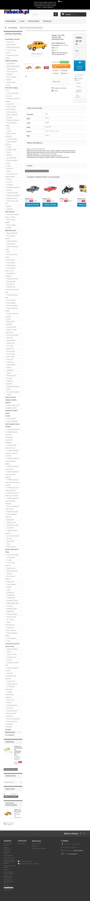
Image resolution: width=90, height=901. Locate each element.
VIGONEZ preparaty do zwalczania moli (12, 468)
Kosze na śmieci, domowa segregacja (10, 302)
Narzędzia (9, 383)
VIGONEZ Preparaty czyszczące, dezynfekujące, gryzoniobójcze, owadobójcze (11, 437)
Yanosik (9, 651)
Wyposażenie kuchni (12, 233)
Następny (26, 76)
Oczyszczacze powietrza (13, 392)
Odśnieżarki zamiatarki (13, 525)
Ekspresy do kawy (11, 149)
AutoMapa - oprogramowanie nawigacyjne (9, 694)
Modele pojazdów (10, 732)
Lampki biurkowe (11, 364)
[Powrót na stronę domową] (5, 28)
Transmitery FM (11, 681)
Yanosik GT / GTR (11, 654)
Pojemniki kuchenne (12, 241)
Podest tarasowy (11, 546)
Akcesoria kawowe (11, 157)
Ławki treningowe (11, 638)
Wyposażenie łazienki (12, 278)
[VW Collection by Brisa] (25, 861)
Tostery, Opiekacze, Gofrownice (11, 143)
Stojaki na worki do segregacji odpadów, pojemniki (11, 400)
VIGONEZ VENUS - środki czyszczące (11, 447)
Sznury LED (10, 345)
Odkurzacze (10, 168)
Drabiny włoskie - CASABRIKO (10, 323)
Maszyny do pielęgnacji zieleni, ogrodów (12, 508)
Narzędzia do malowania (13, 386)
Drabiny (9, 319)
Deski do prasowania (12, 305)
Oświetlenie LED (11, 340)
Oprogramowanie (11, 69)
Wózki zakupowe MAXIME (10, 221)
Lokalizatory (10, 209)
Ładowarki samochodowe (13, 195)
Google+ (56, 73)
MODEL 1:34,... (29, 198)
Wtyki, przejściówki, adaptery (11, 124)
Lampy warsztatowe (12, 710)
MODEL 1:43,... (81, 198)
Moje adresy (35, 846)
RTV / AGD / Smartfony (11, 88)
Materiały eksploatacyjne (13, 47)
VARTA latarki (10, 592)
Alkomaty (9, 660)
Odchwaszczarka (11, 522)
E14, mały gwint (11, 351)
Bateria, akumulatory (12, 114)
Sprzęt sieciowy (11, 63)
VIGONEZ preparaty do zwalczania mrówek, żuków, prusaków (12, 482)
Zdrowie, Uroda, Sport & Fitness (12, 551)
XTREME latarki (11, 598)
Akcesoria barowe (11, 327)
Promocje (47, 21)
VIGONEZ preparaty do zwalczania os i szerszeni (12, 494)
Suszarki (7, 416)
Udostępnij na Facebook (59, 88)
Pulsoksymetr (10, 627)
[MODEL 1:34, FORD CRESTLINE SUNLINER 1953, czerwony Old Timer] (50, 189)
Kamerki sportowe (11, 616)
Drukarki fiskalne (11, 44)
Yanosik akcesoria (11, 657)
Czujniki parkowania (12, 705)
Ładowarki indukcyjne (12, 193)
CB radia (9, 702)
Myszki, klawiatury (11, 77)
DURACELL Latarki (12, 608)
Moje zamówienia (37, 843)
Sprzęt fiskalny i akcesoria (12, 39)
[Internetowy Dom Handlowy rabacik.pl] (16, 12)
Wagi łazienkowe (11, 287)
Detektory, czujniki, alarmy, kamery (11, 331)
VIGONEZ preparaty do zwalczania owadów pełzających (12, 501)
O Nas (22, 21)
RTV (8, 90)
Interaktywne (10, 370)
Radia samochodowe (12, 649)
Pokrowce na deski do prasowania (11, 315)
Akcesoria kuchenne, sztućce (11, 256)
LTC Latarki (10, 606)
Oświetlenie (10, 381)
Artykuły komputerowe (11, 60)
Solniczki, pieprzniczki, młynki (12, 248)
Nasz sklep (10, 789)
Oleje (8, 544)
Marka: (53, 47)
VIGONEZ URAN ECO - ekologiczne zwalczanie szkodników (12, 453)
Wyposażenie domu (10, 230)
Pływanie (9, 587)
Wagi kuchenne (11, 260)
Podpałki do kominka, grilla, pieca (11, 532)
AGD (8, 128)
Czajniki (9, 131)
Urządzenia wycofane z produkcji (12, 57)
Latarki (8, 589)
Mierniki (9, 206)
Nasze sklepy (21, 843)
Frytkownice (10, 184)
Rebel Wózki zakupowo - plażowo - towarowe (12, 216)
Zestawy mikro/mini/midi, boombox (12, 100)
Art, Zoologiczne (9, 735)
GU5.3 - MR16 (10, 356)
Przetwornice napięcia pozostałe (11, 669)
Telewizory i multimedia (13, 120)
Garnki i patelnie (11, 262)
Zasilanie (9, 79)
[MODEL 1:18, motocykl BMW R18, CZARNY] (67, 189)
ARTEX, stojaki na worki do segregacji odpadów (12, 407)
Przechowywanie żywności (10, 237)
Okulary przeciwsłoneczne (9, 624)
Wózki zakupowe (10, 211)
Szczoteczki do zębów (12, 554)
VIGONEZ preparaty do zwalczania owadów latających (12, 474)
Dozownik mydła (11, 281)
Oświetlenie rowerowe (12, 600)
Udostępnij (64, 70)
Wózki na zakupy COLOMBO (10, 226)
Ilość (77, 50)
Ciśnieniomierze (11, 557)
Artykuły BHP (10, 527)
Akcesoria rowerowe (12, 614)
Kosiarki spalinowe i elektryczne (11, 516)
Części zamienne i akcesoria (10, 51)
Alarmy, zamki (10, 700)
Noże (8, 252)
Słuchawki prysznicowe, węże (12, 291)
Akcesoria (9, 96)
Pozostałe (9, 182)
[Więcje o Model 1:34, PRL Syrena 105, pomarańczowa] (8, 813)
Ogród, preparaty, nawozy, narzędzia (12, 425)
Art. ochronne (10, 619)
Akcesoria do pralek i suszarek (11, 162)
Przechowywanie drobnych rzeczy (10, 269)
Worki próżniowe (11, 244)
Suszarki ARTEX (11, 418)
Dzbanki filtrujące (11, 265)
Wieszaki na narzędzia (12, 335)
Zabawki (9, 367)
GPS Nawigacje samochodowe (10, 688)
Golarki (8, 166)
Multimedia (9, 74)
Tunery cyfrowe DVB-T (12, 93)
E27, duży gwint (11, 354)
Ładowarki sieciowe (12, 198)
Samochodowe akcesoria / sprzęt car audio (12, 645)
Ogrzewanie (10, 337)
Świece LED (10, 359)
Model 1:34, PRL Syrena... (18, 810)
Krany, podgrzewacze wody (11, 296)
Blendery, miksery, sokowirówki (10, 135)
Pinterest (64, 73)
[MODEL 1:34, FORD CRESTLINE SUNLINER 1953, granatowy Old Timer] (33, 189)
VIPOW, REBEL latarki (13, 603)
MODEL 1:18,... (64, 198)
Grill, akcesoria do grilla (13, 536)
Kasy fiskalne (10, 42)
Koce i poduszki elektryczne (10, 578)
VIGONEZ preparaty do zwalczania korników (12, 489)
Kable (8, 85)
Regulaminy (10, 21)
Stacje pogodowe (11, 375)
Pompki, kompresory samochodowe (11, 723)
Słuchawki (9, 117)
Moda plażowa (10, 581)
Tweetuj (56, 70)
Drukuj (56, 90)
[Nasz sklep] (13, 794)
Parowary (9, 179)
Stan (53, 50)
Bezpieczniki (10, 708)
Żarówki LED (10, 348)
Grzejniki (9, 147)
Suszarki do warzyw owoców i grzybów (11, 175)
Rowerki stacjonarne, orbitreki (11, 634)
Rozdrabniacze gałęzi (12, 511)
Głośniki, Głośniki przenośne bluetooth (10, 108)
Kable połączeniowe (12, 112)
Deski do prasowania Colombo (11, 310)
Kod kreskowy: (56, 45)
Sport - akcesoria (11, 630)
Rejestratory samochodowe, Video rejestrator (10, 676)
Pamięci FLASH (11, 82)
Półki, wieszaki (11, 284)
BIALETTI (9, 155)
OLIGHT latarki (11, 595)
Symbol (54, 43)
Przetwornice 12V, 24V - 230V (12, 664)
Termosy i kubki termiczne (10, 564)
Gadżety (9, 394)
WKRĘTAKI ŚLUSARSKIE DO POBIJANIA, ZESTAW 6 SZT (18, 750)
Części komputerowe (12, 71)
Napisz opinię (56, 81)
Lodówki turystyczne (12, 684)
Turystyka (9, 560)
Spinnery (9, 373)
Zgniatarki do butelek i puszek (11, 412)
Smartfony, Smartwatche (13, 187)
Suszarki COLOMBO (12, 421)
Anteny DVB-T (10, 104)
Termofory (9, 573)
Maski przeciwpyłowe (12, 571)
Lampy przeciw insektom (13, 429)
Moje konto (36, 841)
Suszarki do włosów (12, 139)
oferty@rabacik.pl (72, 854)
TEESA (9, 152)
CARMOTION (10, 611)
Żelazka (9, 171)
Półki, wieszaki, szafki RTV (11, 202)
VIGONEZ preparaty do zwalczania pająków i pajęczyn (12, 461)
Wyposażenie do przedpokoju (10, 275)
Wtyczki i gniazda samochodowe (10, 715)
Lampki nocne (10, 362)
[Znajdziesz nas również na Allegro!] (28, 863)
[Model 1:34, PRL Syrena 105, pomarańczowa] (29, 67)
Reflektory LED (11, 343)
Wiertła (8, 389)
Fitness (9, 641)
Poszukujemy (33, 21)
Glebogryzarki (10, 519)
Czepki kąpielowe (11, 584)
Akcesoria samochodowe (13, 718)
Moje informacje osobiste (39, 848)
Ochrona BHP (10, 541)
